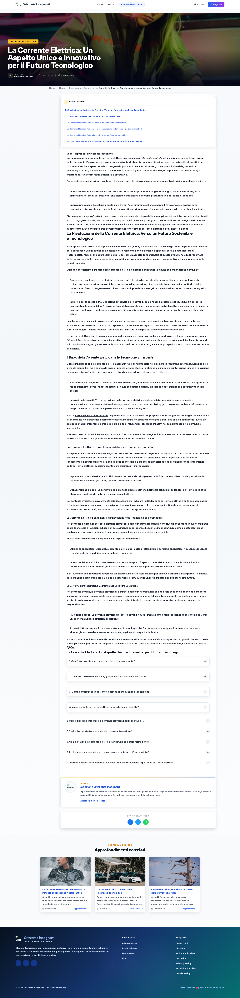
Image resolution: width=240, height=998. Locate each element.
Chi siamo (181, 948)
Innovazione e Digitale (23, 41)
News (100, 4)
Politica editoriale (185, 953)
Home (52, 88)
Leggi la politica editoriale (92, 801)
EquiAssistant (130, 948)
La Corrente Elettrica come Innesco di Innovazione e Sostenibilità (96, 123)
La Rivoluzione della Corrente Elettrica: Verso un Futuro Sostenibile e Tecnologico (105, 110)
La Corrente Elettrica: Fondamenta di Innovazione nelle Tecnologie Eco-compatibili (104, 129)
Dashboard (128, 953)
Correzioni (181, 958)
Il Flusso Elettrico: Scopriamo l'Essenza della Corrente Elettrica (172, 891)
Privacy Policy (184, 963)
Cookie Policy (183, 973)
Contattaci (182, 943)
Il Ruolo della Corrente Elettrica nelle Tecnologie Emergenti (94, 116)
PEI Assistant (129, 943)
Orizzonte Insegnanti (23, 76)
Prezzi (111, 4)
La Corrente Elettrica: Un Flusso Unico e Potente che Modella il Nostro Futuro (63, 891)
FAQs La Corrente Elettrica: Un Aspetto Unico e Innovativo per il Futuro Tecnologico (104, 141)
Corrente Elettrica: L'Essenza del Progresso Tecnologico (114, 891)
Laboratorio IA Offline (131, 4)
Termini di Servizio (186, 968)
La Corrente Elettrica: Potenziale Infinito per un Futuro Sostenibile (97, 135)
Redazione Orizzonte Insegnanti (100, 787)
